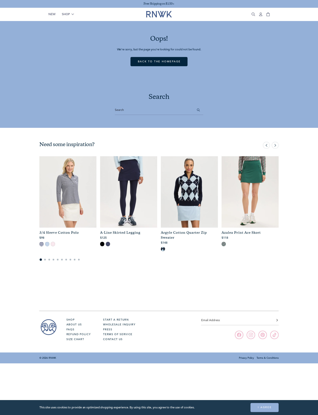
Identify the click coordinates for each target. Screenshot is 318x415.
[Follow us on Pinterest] (262, 335)
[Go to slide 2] (45, 259)
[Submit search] (198, 110)
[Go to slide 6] (62, 259)
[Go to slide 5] (58, 259)
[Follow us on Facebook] (239, 335)
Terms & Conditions (268, 357)
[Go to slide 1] (41, 260)
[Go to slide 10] (79, 259)
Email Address (210, 320)
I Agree (265, 407)
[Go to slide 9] (75, 259)
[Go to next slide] (275, 145)
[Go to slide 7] (66, 259)
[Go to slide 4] (53, 259)
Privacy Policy (246, 357)
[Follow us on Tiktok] (274, 335)
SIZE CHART (75, 339)
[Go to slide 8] (70, 259)
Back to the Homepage (159, 61)
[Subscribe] (277, 320)
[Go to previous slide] (266, 145)
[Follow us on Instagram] (251, 335)
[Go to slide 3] (49, 259)
